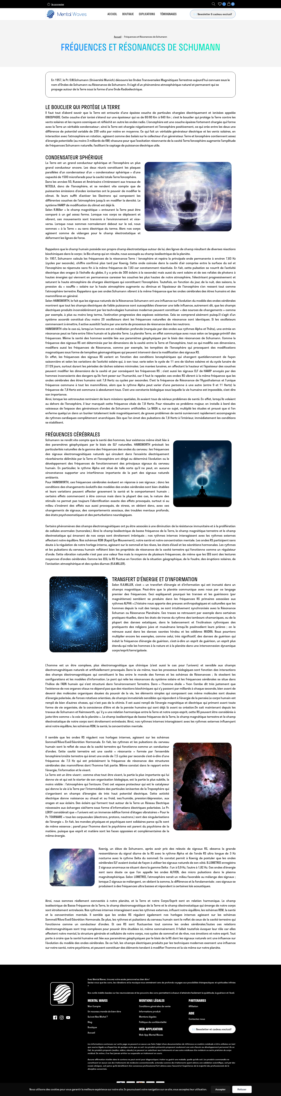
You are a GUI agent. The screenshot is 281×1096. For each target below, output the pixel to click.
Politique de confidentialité (153, 1022)
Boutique (128, 14)
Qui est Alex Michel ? (98, 1016)
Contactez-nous (197, 1019)
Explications (147, 14)
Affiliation (193, 1006)
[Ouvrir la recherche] (213, 4)
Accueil (112, 14)
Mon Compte (94, 1006)
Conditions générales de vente (155, 1006)
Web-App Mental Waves (151, 1034)
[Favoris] (220, 4)
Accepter (220, 1089)
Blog (90, 1022)
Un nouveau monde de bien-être (104, 1011)
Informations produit (150, 1011)
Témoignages (168, 14)
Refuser (241, 1089)
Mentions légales (147, 1016)
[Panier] (231, 4)
